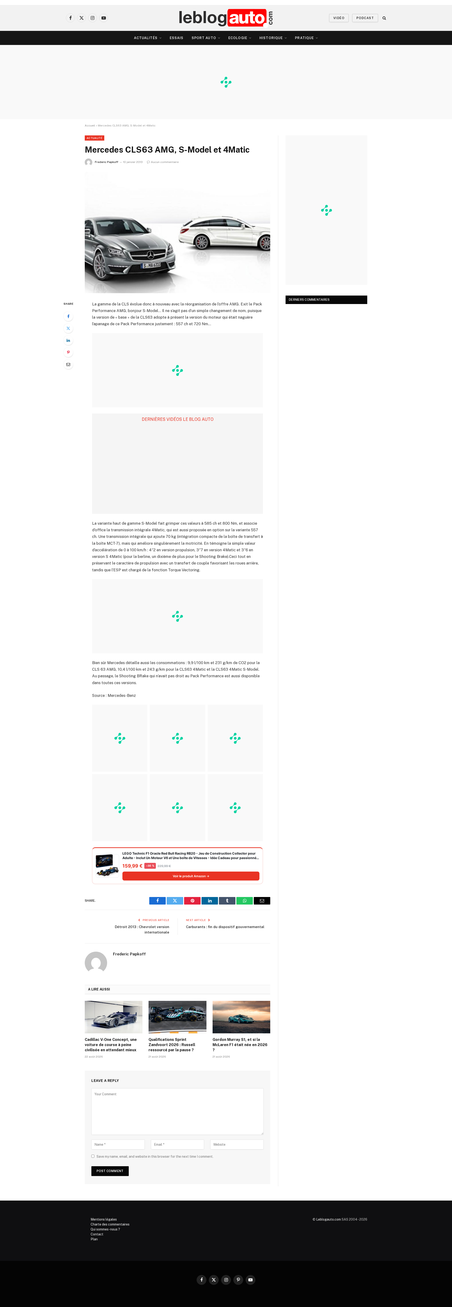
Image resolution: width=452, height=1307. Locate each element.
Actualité (94, 138)
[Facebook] (68, 316)
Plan (94, 1239)
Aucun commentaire (165, 162)
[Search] (384, 18)
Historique (271, 38)
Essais (177, 38)
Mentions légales (104, 1219)
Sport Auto (204, 38)
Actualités (145, 38)
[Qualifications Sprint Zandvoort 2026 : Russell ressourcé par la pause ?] (177, 1017)
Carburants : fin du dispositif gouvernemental (225, 927)
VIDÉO (338, 18)
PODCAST (365, 18)
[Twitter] (68, 328)
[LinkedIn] (68, 340)
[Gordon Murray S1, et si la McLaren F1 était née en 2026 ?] (241, 1017)
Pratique (304, 38)
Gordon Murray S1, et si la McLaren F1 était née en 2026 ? (240, 1044)
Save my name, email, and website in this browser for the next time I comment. (155, 1156)
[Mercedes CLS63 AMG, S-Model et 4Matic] (177, 232)
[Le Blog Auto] (226, 18)
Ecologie (237, 38)
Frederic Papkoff (106, 162)
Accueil (90, 125)
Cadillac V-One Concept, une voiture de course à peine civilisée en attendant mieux (111, 1044)
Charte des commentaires (110, 1224)
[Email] (68, 364)
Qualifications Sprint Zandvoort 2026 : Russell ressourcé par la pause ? (172, 1044)
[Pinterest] (68, 352)
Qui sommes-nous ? (105, 1229)
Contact (97, 1234)
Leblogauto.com (328, 1219)
